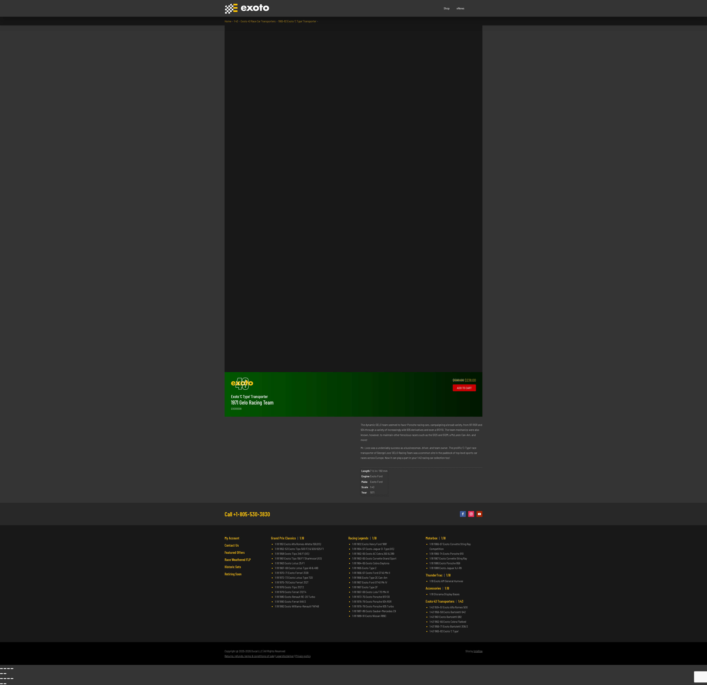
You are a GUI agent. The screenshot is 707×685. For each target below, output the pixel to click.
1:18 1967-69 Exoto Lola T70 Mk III (370, 592)
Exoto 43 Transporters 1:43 (444, 601)
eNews (460, 8)
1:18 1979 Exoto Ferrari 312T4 (290, 592)
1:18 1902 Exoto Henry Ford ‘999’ (369, 544)
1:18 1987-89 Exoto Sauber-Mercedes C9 (374, 611)
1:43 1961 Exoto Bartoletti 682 (446, 616)
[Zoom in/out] (1, 668)
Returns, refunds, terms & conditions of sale (249, 656)
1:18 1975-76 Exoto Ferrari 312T (292, 582)
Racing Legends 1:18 (362, 538)
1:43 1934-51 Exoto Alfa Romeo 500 (449, 607)
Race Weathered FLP (238, 559)
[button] (479, 8)
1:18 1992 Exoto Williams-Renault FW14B (297, 606)
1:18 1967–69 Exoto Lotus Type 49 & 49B (296, 568)
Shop (447, 8)
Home (228, 21)
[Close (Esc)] (11, 668)
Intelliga (478, 651)
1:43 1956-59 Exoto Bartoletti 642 (448, 612)
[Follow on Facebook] (463, 514)
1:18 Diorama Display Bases (445, 594)
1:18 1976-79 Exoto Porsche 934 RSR (371, 601)
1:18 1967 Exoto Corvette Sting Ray (448, 558)
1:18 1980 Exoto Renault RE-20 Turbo (295, 596)
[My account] (475, 8)
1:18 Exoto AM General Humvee (446, 581)
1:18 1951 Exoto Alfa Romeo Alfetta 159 (298, 544)
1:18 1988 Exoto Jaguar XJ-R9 (446, 568)
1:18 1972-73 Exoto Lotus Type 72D (294, 577)
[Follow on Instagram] (471, 514)
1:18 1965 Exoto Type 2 (364, 568)
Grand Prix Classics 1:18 (287, 538)
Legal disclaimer (285, 656)
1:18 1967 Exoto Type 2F (365, 587)
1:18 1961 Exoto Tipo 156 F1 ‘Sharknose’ (298, 558)
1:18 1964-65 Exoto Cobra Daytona (370, 563)
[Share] (8, 668)
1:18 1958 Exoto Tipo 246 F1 (292, 553)
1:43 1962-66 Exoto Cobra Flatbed (448, 621)
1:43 (236, 21)
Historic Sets (233, 566)
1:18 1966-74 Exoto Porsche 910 (447, 553)
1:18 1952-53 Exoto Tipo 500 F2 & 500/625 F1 (299, 548)
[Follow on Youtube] (479, 514)
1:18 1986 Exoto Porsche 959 (445, 563)
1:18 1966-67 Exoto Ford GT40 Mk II (371, 572)
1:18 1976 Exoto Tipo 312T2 (289, 587)
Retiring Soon (233, 574)
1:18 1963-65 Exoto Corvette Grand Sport (374, 558)
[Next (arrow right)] (4, 673)
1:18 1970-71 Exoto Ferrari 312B (292, 572)
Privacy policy (303, 656)
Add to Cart (464, 388)
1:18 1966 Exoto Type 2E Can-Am (369, 577)
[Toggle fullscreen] (4, 668)
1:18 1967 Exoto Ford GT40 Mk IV (369, 582)
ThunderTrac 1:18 (438, 575)
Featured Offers (235, 552)
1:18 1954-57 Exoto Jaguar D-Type (373, 548)
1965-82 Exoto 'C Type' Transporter (297, 21)
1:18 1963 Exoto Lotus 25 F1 (290, 563)
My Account (232, 538)
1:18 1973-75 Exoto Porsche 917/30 (371, 596)
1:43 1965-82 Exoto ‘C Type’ (444, 631)
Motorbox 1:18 (436, 538)
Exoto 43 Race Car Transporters (258, 21)
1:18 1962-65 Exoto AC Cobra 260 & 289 (373, 553)
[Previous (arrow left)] (1, 673)
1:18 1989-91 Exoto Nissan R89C (369, 616)
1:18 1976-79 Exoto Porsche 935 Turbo (373, 606)
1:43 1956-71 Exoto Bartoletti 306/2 (449, 626)
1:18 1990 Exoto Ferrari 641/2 (290, 601)
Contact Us (232, 545)
